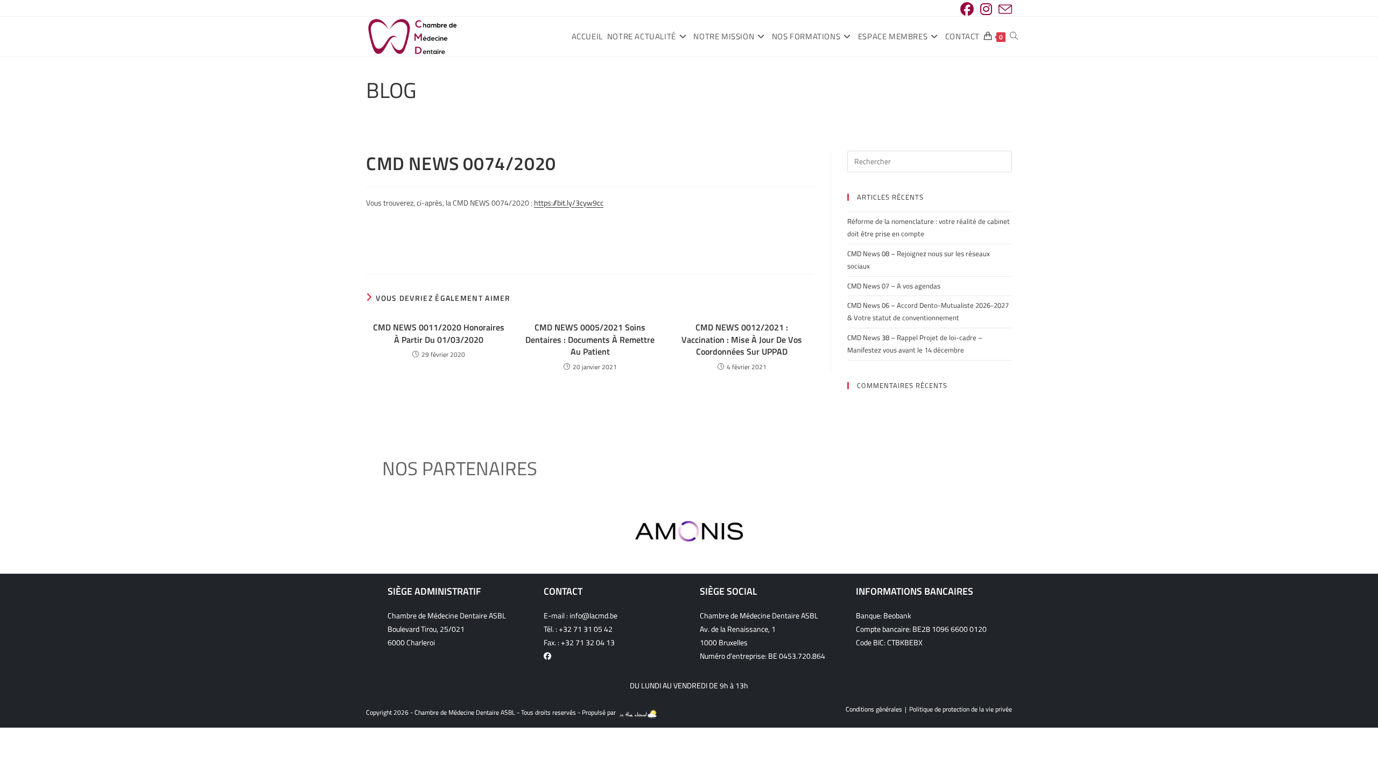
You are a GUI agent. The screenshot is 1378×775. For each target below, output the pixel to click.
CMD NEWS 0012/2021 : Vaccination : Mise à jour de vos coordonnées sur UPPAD (741, 339)
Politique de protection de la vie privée (960, 709)
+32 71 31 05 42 (586, 629)
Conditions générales (874, 709)
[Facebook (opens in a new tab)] (967, 9)
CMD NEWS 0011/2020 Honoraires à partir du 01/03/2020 (438, 333)
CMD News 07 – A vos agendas (893, 285)
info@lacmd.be (593, 615)
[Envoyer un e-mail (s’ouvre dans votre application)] (1003, 9)
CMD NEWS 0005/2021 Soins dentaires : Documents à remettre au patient (590, 339)
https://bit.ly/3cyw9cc (568, 202)
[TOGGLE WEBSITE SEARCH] (1014, 37)
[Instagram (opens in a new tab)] (986, 9)
